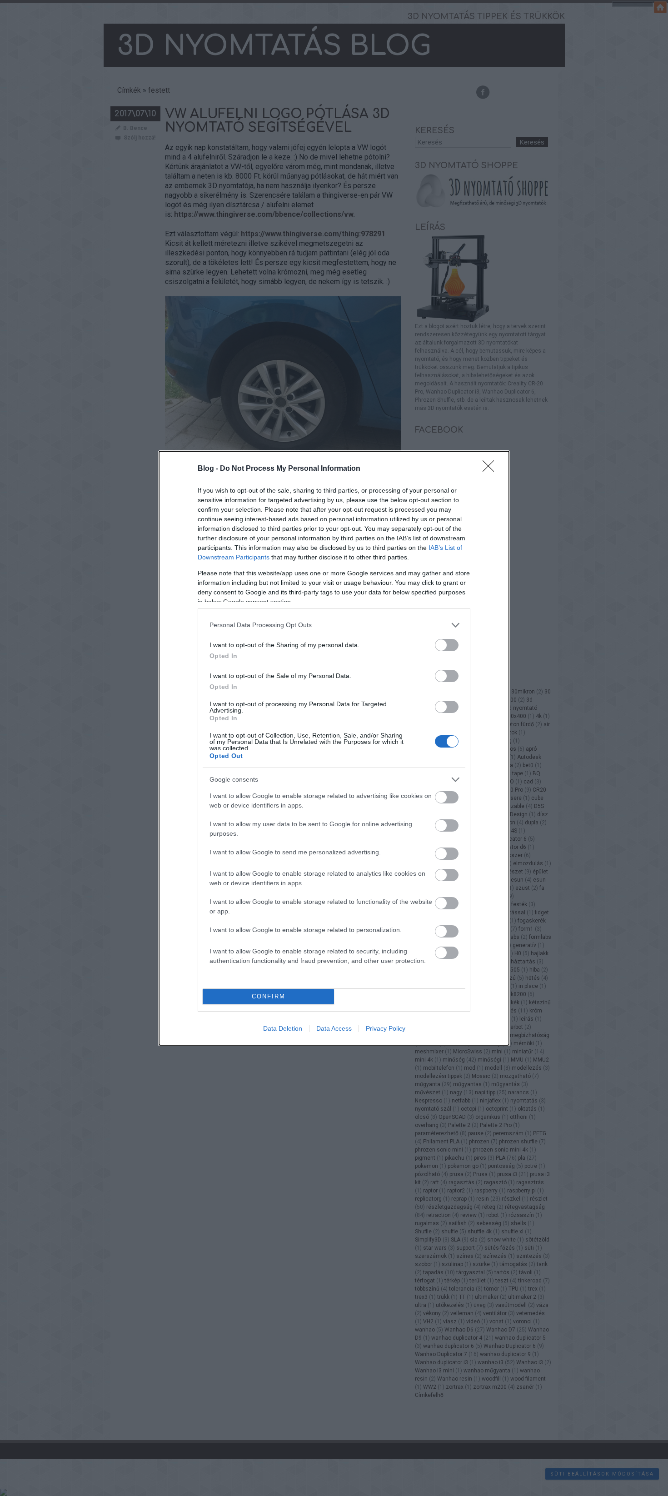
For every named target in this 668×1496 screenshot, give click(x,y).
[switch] (447, 645)
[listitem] (334, 625)
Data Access (334, 1028)
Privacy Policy (385, 1028)
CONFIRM (268, 996)
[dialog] (334, 748)
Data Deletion (282, 1028)
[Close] (491, 469)
